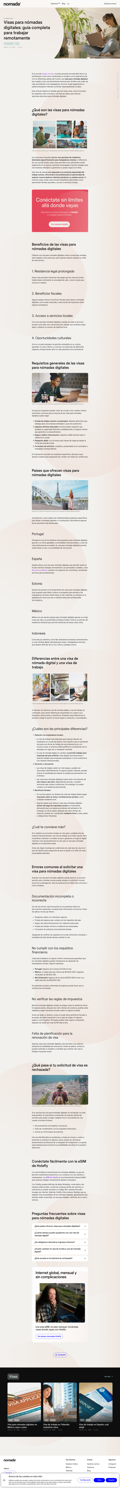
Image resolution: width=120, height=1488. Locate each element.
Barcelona (36, 570)
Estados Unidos (72, 1464)
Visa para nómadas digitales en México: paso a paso (22, 1426)
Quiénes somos (110, 4)
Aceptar (111, 1480)
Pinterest (112, 1467)
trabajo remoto (48, 74)
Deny (99, 1480)
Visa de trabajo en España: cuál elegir (94, 1426)
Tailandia (52, 1420)
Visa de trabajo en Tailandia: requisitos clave (56, 1426)
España (88, 1420)
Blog (63, 4)
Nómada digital (9, 43)
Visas (16, 43)
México (17, 1420)
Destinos (90, 1467)
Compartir (61, 1355)
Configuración (85, 1480)
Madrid (44, 570)
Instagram (112, 1464)
